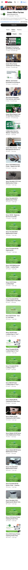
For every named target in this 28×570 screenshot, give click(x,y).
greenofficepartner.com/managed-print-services (12, 21)
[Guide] (2, 2)
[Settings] (18, 2)
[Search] (15, 2)
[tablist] (14, 30)
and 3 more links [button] (24, 21)
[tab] (8, 30)
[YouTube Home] (8, 2)
